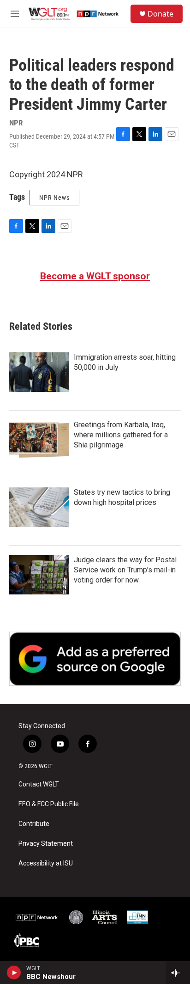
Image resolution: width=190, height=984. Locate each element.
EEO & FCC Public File (48, 804)
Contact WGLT (38, 784)
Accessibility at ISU (45, 863)
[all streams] (178, 972)
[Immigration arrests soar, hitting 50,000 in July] (39, 372)
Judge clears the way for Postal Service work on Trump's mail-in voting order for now (125, 569)
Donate (160, 14)
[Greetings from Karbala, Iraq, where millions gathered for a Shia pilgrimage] (39, 439)
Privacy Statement (45, 843)
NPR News (54, 197)
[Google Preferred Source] (95, 658)
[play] (14, 972)
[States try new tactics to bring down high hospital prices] (39, 507)
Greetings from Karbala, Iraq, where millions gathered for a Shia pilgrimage (121, 434)
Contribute (33, 823)
